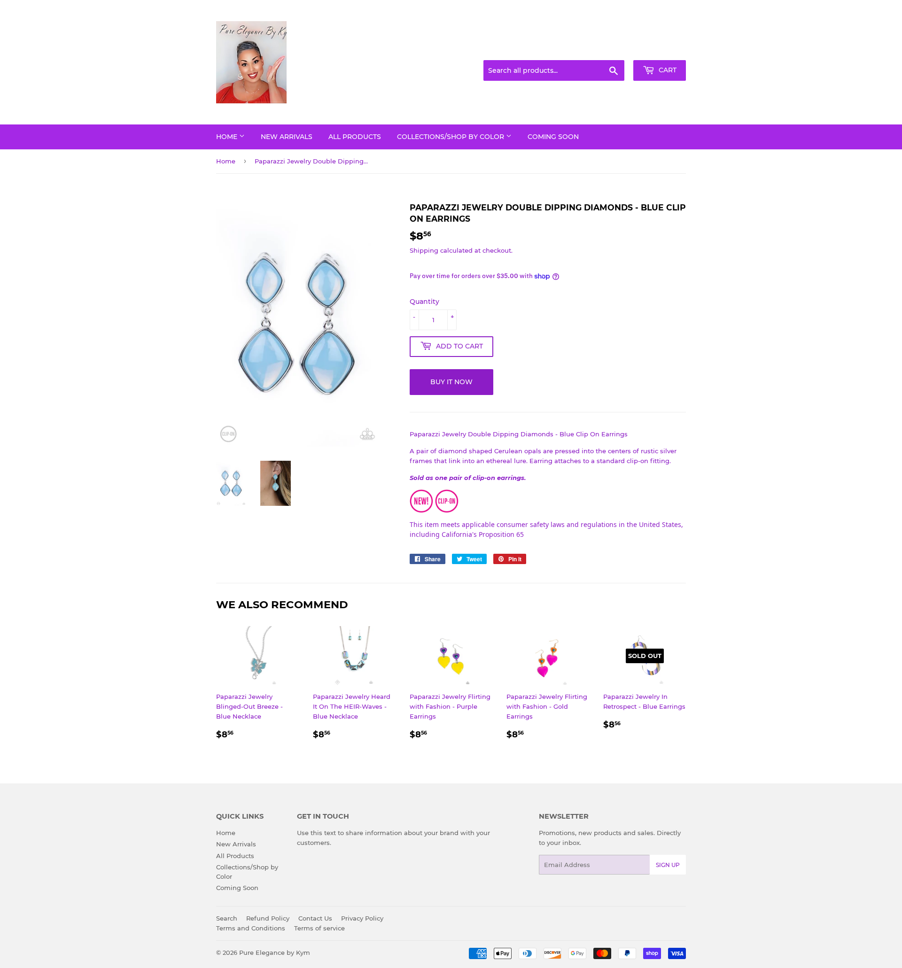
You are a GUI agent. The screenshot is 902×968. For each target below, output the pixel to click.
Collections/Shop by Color (451, 136)
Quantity (424, 301)
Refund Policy (267, 918)
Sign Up (668, 864)
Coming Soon (553, 136)
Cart (666, 70)
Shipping (424, 250)
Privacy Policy (362, 918)
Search (226, 918)
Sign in (611, 49)
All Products (354, 136)
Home (227, 136)
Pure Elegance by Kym (274, 952)
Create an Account (660, 49)
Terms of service (319, 928)
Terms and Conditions (250, 928)
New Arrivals (286, 136)
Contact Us (315, 918)
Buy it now (451, 382)
